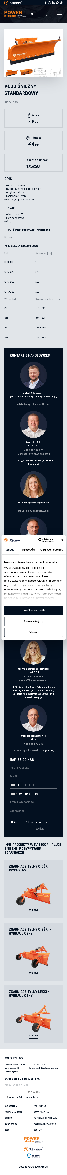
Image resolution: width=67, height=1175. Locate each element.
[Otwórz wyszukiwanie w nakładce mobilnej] (45, 14)
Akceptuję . (23, 1097)
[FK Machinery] (33, 1149)
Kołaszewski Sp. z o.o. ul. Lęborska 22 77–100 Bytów (15, 1068)
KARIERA (8, 1118)
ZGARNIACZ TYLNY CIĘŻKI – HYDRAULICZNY (30, 931)
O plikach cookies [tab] (51, 549)
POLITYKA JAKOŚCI (13, 1112)
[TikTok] (61, 2)
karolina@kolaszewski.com (33, 510)
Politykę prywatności (29, 1097)
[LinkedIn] (53, 2)
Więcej (33, 910)
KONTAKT (38, 1130)
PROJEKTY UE (40, 1106)
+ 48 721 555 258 (33, 676)
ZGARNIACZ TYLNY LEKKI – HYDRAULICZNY (29, 993)
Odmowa (33, 632)
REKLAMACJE (10, 1124)
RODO (6, 1130)
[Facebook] (45, 2)
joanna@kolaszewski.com (33, 680)
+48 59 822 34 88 (38, 1064)
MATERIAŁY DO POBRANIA (45, 1118)
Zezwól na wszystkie (33, 610)
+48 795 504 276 (33, 450)
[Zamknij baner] (61, 540)
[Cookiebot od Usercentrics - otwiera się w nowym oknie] (40, 540)
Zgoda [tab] (10, 549)
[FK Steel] (33, 1155)
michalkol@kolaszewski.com (33, 404)
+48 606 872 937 (33, 743)
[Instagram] (49, 2)
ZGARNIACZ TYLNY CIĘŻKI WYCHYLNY (29, 868)
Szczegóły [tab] (28, 549)
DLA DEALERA (10, 1106)
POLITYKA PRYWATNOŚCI (45, 1124)
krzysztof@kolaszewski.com (33, 453)
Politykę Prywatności (37, 822)
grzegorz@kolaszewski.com (28, 750)
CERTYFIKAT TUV (41, 1112)
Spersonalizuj (31, 621)
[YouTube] (57, 2)
